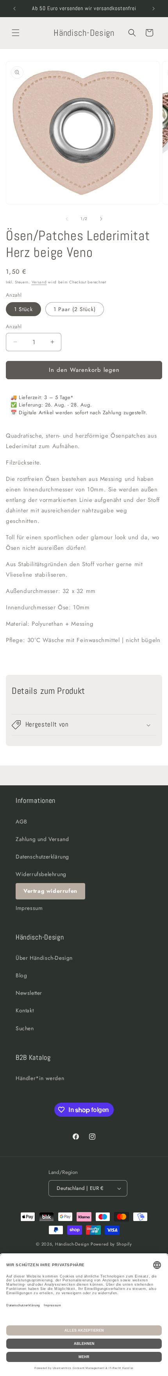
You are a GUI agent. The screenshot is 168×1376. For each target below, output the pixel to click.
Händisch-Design (72, 1244)
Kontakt (25, 1010)
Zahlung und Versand (42, 839)
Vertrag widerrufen (50, 891)
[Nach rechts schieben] (101, 218)
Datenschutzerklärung (42, 856)
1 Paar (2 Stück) (75, 309)
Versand (39, 282)
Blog (21, 975)
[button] (15, 32)
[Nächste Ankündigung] (153, 8)
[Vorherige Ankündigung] (14, 8)
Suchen (25, 1028)
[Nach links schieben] (66, 218)
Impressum (29, 908)
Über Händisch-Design (44, 958)
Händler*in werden (40, 1078)
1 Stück (23, 309)
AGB (21, 821)
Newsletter (29, 993)
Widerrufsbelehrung (41, 874)
